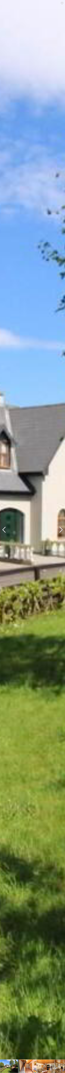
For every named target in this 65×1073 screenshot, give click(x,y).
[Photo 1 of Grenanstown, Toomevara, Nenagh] (9, 1066)
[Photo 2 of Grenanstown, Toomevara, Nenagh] (27, 1066)
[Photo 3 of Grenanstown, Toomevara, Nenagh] (45, 1066)
